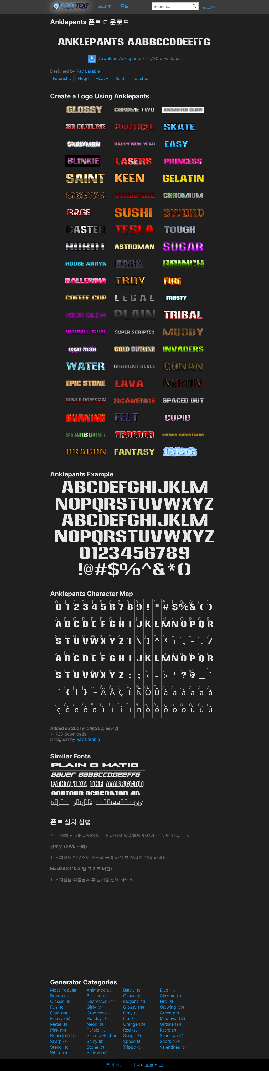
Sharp (59, 1041)
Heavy (102, 78)
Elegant (134, 1001)
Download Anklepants (118, 58)
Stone (95, 1047)
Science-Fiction (104, 1035)
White (58, 1052)
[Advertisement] (25, 96)
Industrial (140, 78)
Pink (58, 1030)
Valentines (173, 1047)
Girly (94, 1007)
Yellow (97, 1052)
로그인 (209, 7)
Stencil (60, 1047)
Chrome (171, 995)
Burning (97, 995)
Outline (170, 1024)
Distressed (101, 1001)
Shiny (95, 1041)
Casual (133, 995)
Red (131, 1030)
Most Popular (63, 990)
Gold (58, 1012)
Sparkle (170, 1041)
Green (169, 1012)
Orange (134, 1024)
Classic (60, 1001)
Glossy (133, 1007)
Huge (83, 78)
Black (132, 990)
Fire (166, 1001)
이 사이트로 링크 (147, 1065)
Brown (59, 995)
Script (132, 1035)
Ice (129, 1018)
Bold (119, 78)
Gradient (98, 1012)
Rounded (63, 1035)
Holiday (97, 1018)
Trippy (132, 1047)
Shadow (171, 1035)
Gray (131, 1012)
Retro (168, 1030)
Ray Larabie (88, 71)
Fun (57, 1007)
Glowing (172, 1007)
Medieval (172, 1018)
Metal (58, 1024)
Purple (97, 1030)
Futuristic (62, 78)
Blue (167, 990)
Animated (99, 990)
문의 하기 (115, 1065)
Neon (95, 1024)
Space (132, 1041)
